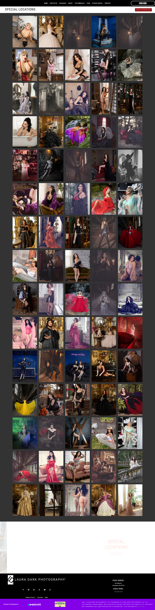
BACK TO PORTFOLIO (143, 10)
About (70, 3)
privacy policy (30, 597)
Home (46, 3)
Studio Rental (97, 3)
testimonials (80, 3)
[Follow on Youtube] (44, 589)
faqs (88, 3)
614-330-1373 (118, 591)
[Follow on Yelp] (50, 589)
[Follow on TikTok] (33, 589)
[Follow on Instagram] (28, 589)
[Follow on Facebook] (23, 589)
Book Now (143, 3)
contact (108, 3)
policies (40, 597)
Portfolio (53, 3)
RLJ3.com (141, 606)
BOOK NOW (116, 554)
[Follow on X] (39, 589)
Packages (62, 3)
